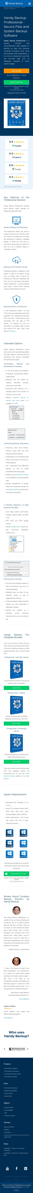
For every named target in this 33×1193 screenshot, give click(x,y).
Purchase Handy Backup (10, 1088)
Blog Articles (7, 1137)
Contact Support (8, 1107)
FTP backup (11, 331)
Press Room (7, 1132)
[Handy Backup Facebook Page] (17, 1168)
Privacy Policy (25, 1187)
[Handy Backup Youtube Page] (7, 1168)
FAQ (5, 1113)
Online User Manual (9, 1115)
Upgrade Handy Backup (10, 1090)
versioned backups (22, 474)
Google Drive (15, 526)
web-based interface (12, 489)
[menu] (29, 3)
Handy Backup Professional (11, 1071)
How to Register (8, 1110)
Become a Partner (9, 1127)
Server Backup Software (10, 1076)
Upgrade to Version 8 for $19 (16, 93)
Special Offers (8, 1096)
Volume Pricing (8, 1093)
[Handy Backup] (14, 4)
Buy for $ (16, 71)
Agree (16, 1190)
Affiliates (6, 1129)
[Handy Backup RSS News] (25, 1168)
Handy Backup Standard (10, 1068)
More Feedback (24, 999)
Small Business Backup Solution (12, 1074)
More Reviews (8, 1018)
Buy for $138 (16, 688)
